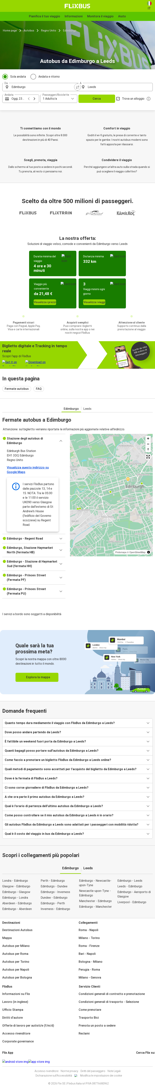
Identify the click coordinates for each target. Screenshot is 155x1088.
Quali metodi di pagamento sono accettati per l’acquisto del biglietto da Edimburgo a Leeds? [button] (70, 769)
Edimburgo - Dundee (54, 886)
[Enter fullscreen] (148, 457)
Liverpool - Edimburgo (131, 902)
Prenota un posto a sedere (97, 1025)
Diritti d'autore (12, 1017)
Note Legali (114, 1071)
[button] (33, 441)
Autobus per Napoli (15, 969)
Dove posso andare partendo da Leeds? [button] (33, 732)
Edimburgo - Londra (15, 897)
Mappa (7, 938)
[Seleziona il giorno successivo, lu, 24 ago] (34, 98)
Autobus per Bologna (17, 977)
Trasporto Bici (89, 1017)
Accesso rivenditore (16, 1033)
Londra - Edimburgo (15, 880)
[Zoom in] (148, 438)
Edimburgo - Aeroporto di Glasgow (134, 894)
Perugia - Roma (89, 969)
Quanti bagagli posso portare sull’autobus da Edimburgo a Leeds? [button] (51, 750)
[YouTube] (139, 1062)
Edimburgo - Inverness (55, 892)
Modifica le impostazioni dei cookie (101, 1075)
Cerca (97, 98)
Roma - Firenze (89, 946)
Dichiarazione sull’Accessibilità (54, 1075)
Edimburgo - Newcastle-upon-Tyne (95, 883)
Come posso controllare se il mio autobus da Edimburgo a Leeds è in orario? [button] (59, 815)
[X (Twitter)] (141, 1062)
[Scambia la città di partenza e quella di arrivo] (77, 87)
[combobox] (43, 87)
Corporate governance (18, 1041)
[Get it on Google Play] (15, 1062)
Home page (10, 30)
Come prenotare (90, 1010)
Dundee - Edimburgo (54, 897)
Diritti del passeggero (93, 1071)
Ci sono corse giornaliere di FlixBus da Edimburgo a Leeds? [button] (46, 787)
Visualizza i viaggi (94, 302)
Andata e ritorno (49, 76)
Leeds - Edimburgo (129, 886)
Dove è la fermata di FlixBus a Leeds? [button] (31, 778)
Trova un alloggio (133, 98)
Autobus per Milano (16, 946)
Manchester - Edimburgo (95, 901)
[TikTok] (142, 1062)
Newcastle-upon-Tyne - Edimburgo (95, 893)
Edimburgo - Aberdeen (17, 909)
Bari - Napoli (87, 954)
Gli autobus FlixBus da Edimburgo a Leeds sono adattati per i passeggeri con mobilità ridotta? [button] (71, 824)
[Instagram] (137, 1062)
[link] (77, 662)
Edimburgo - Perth (53, 903)
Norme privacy (69, 1071)
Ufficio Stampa (12, 1010)
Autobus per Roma (15, 954)
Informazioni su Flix (16, 994)
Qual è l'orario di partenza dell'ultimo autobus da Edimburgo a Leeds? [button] (54, 806)
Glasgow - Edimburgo (16, 886)
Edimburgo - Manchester (95, 906)
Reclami (84, 1033)
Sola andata (18, 76)
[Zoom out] (148, 444)
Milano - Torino (89, 938)
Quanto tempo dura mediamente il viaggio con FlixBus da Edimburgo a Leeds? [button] (60, 723)
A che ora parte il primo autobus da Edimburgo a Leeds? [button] (44, 797)
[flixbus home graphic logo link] (77, 6)
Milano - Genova (90, 977)
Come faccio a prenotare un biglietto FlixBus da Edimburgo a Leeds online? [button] (58, 760)
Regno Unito (48, 30)
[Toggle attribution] (148, 552)
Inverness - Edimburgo (55, 909)
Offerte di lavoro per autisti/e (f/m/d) (28, 1025)
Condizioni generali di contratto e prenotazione (112, 994)
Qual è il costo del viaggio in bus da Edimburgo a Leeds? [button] (44, 834)
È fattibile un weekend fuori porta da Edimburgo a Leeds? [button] (45, 741)
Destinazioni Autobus (17, 930)
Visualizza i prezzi (45, 302)
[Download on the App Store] (39, 1062)
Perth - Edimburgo (53, 880)
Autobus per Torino (15, 961)
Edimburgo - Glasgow (16, 892)
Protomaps (120, 552)
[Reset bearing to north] (148, 449)
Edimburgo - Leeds (129, 880)
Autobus (29, 30)
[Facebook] (136, 1062)
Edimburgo (69, 30)
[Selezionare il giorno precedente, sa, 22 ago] (28, 98)
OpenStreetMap (137, 552)
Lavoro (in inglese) (15, 1002)
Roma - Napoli (88, 930)
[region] (111, 495)
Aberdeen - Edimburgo (17, 903)
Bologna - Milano (90, 961)
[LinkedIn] (140, 1062)
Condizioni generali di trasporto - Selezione (109, 1002)
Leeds (87, 409)
